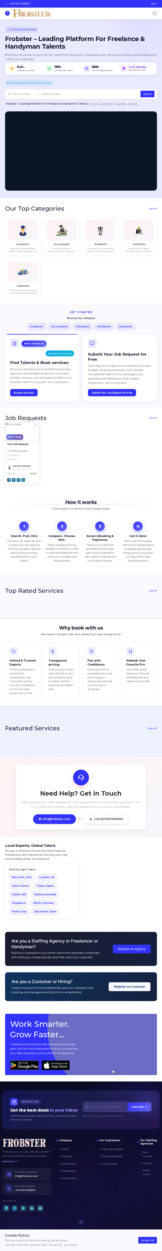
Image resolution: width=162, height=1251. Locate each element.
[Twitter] (14, 1208)
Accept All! (147, 1240)
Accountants (59, 326)
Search (147, 94)
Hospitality (121, 103)
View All (153, 208)
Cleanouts (125, 326)
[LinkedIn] (31, 1208)
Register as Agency (132, 949)
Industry (132, 103)
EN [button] (153, 3)
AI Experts (82, 326)
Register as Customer (129, 986)
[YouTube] (40, 1208)
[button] (9, 480)
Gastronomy (106, 103)
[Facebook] (6, 1208)
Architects (104, 326)
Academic (36, 326)
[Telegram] (23, 1208)
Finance (93, 103)
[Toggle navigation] (154, 13)
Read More (9, 1161)
